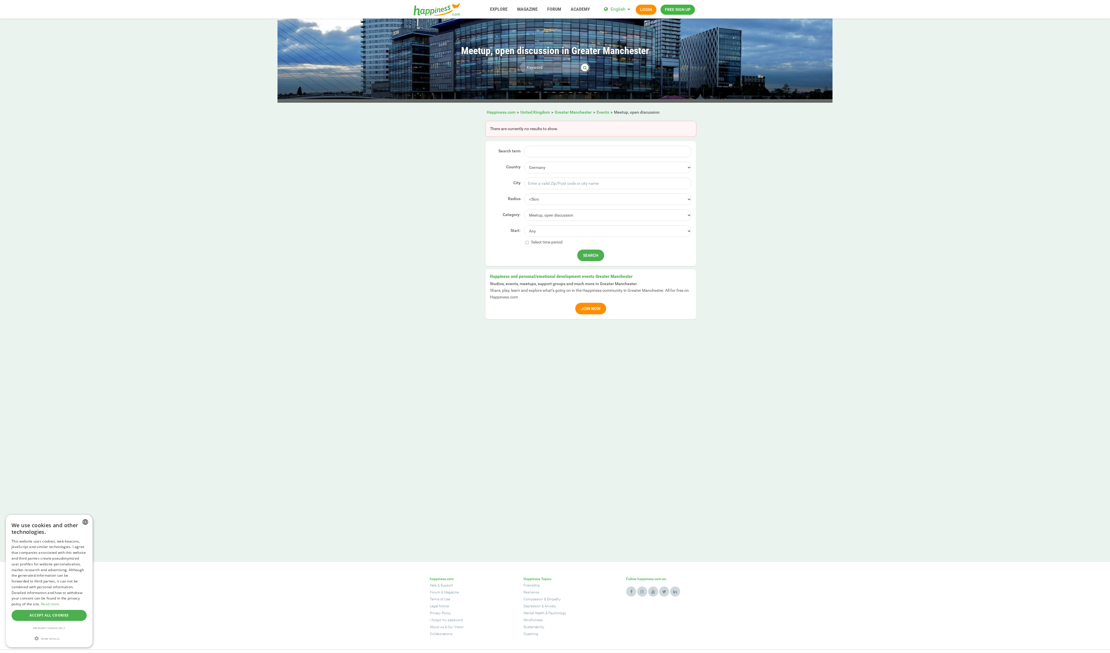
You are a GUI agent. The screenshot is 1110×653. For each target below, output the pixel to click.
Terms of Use (440, 599)
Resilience (531, 592)
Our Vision (456, 627)
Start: (515, 230)
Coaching (530, 634)
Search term (509, 151)
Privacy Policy (440, 613)
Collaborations (441, 634)
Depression (532, 606)
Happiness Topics (537, 579)
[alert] (49, 581)
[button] (49, 638)
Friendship (531, 585)
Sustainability (533, 627)
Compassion (533, 599)
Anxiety (550, 606)
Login (646, 9)
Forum (435, 592)
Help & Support (441, 585)
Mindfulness (533, 620)
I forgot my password (446, 620)
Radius (514, 198)
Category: (512, 214)
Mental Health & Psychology (544, 613)
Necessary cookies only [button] (49, 628)
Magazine (451, 592)
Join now (590, 308)
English (618, 9)
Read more (50, 604)
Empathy (554, 599)
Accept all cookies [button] (49, 615)
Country (513, 167)
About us (437, 627)
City (517, 182)
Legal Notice (439, 606)
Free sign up (678, 9)
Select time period (546, 242)
